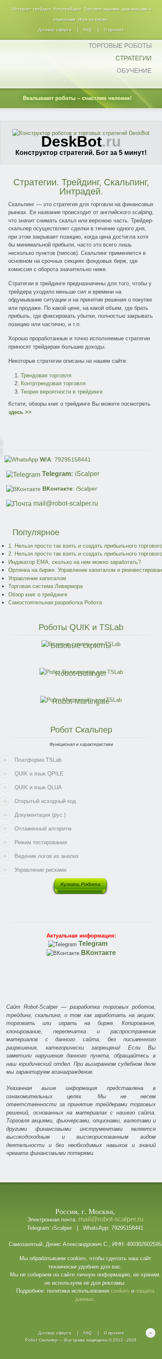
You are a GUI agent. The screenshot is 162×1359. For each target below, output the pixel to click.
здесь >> (20, 412)
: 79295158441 (65, 459)
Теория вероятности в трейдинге (62, 392)
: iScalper (69, 488)
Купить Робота (81, 885)
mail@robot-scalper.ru (65, 503)
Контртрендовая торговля (53, 383)
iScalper (70, 473)
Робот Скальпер (41, 1340)
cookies (120, 1291)
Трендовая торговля (46, 375)
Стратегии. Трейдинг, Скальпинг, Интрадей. (81, 187)
